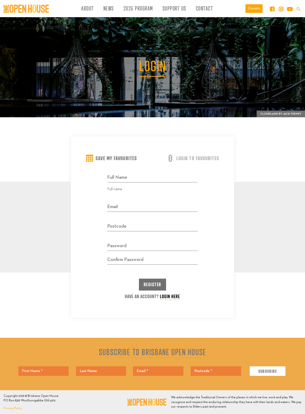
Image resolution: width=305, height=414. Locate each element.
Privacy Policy (13, 408)
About (87, 8)
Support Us (174, 8)
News (108, 8)
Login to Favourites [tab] (197, 158)
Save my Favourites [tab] (116, 158)
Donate (254, 8)
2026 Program (138, 8)
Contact (204, 8)
